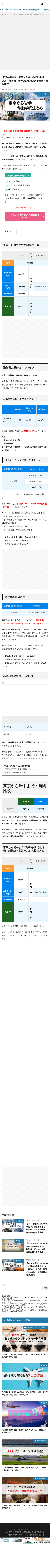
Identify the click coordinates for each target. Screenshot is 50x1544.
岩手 (28, 90)
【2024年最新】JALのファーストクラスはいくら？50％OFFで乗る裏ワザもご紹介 (24, 1469)
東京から (21, 90)
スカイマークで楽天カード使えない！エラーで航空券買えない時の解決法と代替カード (25, 1301)
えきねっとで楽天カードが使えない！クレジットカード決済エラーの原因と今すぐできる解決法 (25, 1307)
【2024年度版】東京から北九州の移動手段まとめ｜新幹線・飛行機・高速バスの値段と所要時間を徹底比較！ (37, 1269)
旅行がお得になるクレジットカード (36, 1327)
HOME (6, 14)
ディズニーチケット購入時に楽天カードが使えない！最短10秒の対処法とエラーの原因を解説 (24, 1310)
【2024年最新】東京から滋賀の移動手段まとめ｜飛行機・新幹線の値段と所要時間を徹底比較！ (37, 1228)
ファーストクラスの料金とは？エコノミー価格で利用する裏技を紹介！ (24, 1506)
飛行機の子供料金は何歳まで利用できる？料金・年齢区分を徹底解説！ (24, 1431)
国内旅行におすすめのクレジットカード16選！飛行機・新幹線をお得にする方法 (24, 1355)
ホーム (16, 1529)
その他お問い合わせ (37, 1535)
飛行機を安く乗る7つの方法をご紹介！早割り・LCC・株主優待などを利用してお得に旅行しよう (25, 1393)
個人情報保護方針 (38, 1532)
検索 (3, 1285)
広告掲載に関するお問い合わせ (17, 1535)
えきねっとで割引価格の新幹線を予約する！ (25, 216)
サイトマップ (31, 1529)
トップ (23, 1529)
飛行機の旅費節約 (42, 1440)
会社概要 (9, 1532)
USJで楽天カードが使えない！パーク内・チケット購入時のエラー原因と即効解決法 (25, 1298)
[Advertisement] (25, 42)
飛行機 (45, 1365)
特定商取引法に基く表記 (22, 1532)
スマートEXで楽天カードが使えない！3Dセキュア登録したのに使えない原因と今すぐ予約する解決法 (24, 1304)
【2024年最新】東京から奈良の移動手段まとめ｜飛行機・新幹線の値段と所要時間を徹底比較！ (37, 1247)
